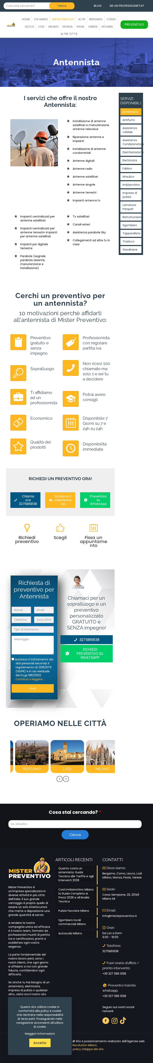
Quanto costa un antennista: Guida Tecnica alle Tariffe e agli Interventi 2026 (76, 874)
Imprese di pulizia (130, 195)
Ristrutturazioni (132, 217)
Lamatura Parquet (129, 207)
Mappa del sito (93, 1049)
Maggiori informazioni (40, 1034)
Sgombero (130, 225)
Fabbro (127, 168)
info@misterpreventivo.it (119, 916)
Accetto (39, 1043)
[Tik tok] (123, 1021)
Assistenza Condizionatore (132, 142)
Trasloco (128, 241)
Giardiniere (130, 250)
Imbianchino (131, 185)
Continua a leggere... (30, 679)
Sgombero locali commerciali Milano (72, 922)
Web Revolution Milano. (81, 1045)
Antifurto (129, 120)
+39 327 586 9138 (114, 974)
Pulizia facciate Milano (73, 911)
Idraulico (128, 177)
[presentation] (60, 779)
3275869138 (110, 951)
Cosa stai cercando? (75, 812)
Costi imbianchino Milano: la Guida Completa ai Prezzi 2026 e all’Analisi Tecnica (76, 895)
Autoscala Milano (70, 933)
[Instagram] (114, 1021)
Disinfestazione (132, 152)
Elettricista (130, 160)
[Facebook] (105, 1021)
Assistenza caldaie (130, 130)
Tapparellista (131, 233)
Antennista (130, 112)
